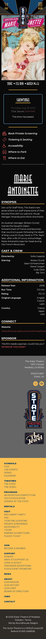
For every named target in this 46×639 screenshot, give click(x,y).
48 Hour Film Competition (19, 495)
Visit (7, 511)
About (8, 579)
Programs (10, 492)
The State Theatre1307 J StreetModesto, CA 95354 (34, 364)
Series (8, 472)
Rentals (9, 506)
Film (6, 466)
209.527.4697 (37, 373)
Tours (8, 530)
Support (9, 553)
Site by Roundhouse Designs (23, 623)
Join (6, 545)
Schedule (10, 463)
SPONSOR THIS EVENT (13, 347)
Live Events (11, 469)
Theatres (10, 481)
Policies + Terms (23, 620)
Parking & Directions (17, 533)
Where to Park (17, 151)
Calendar (10, 476)
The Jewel (10, 487)
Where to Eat (16, 157)
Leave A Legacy (12, 563)
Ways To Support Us (16, 559)
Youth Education (14, 498)
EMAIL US (39, 376)
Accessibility (15, 145)
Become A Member (15, 548)
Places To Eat (12, 536)
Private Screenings (16, 524)
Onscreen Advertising (17, 566)
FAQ (6, 517)
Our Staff (10, 588)
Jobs (7, 596)
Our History (11, 585)
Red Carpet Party (14, 514)
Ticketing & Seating (20, 139)
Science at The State (16, 501)
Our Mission (11, 582)
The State (10, 484)
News (7, 574)
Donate (8, 556)
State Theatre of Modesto (27, 617)
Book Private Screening (22, 133)
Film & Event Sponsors (17, 569)
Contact (9, 601)
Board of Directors (16, 591)
